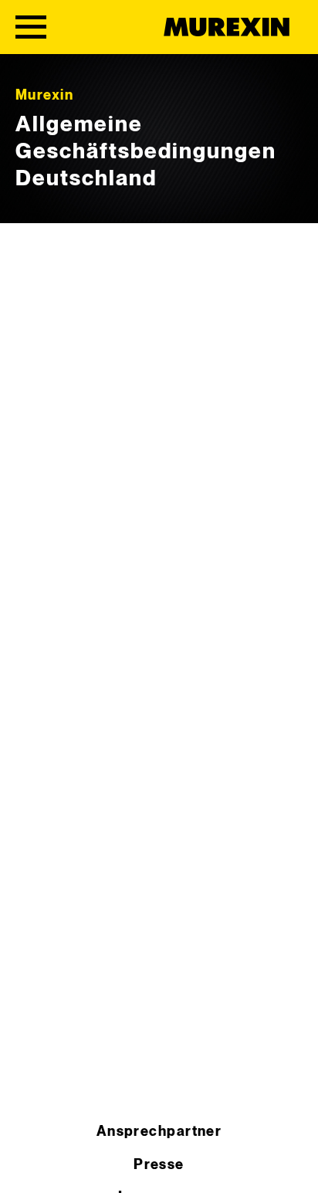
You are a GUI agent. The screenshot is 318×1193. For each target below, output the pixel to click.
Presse (159, 1164)
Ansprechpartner (159, 1131)
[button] (28, 1165)
